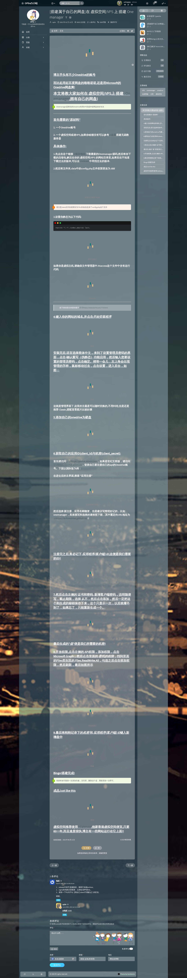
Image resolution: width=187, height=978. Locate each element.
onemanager (151, 90)
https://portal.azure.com (84, 461)
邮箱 (81, 955)
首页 (55, 31)
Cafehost (85, 827)
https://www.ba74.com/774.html (95, 308)
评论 (52, 928)
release (85, 161)
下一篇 (130, 865)
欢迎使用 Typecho (154, 16)
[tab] (143, 10)
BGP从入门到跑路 (154, 31)
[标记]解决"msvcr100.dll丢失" (158, 46)
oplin (54, 22)
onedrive (160, 90)
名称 (52, 955)
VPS (143, 90)
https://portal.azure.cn (69, 464)
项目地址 (80, 153)
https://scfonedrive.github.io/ (71, 518)
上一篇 (54, 865)
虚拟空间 (159, 94)
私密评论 (125, 949)
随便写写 (113, 22)
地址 (110, 955)
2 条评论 (92, 22)
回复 (58, 900)
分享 (152, 94)
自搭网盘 (145, 94)
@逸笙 (65, 910)
